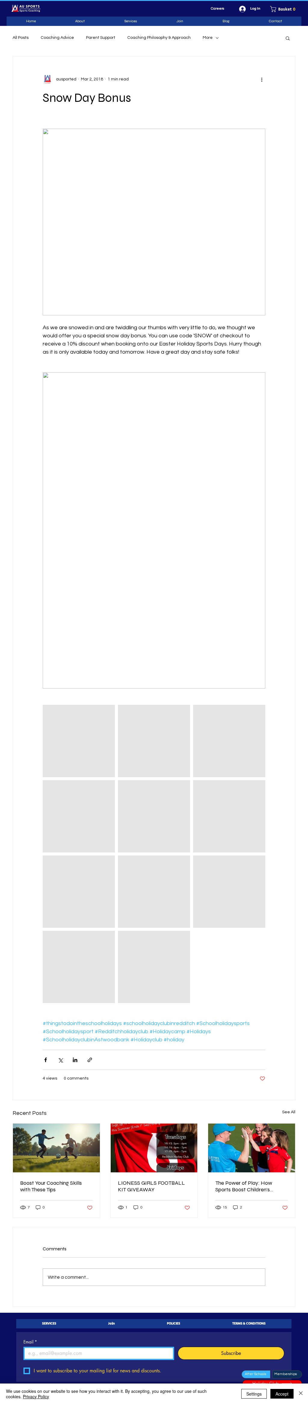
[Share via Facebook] (45, 1060)
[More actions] (261, 79)
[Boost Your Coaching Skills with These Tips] (56, 1148)
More (208, 38)
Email (30, 1341)
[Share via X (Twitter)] (60, 1060)
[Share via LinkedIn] (75, 1060)
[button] (285, 9)
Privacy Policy (36, 1396)
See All (288, 1112)
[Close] (300, 1393)
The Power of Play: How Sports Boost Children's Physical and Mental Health (248, 1186)
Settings (254, 1394)
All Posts (21, 38)
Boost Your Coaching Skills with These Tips (51, 1186)
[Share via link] (90, 1060)
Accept (282, 1394)
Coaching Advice (57, 38)
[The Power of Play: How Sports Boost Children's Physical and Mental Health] (251, 1148)
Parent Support (100, 38)
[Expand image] (79, 741)
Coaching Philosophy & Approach (159, 38)
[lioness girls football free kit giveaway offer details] (154, 1148)
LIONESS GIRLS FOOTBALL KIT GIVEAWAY (151, 1186)
